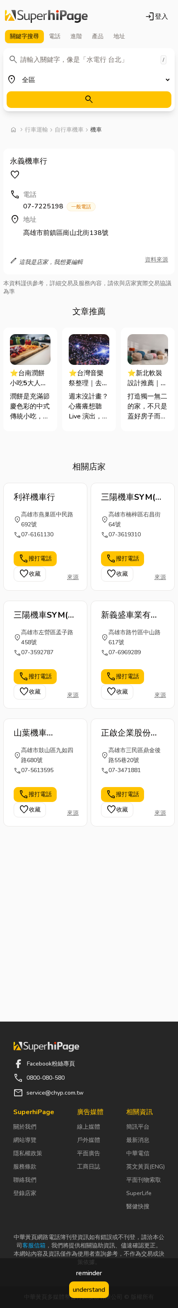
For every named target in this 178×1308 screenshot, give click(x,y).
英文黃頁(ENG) (145, 1167)
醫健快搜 (137, 1206)
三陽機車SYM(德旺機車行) (132, 497)
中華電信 (137, 1153)
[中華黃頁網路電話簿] (46, 16)
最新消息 (137, 1140)
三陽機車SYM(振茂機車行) (45, 615)
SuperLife (139, 1193)
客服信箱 (34, 1245)
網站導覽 (24, 1140)
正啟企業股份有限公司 (130, 733)
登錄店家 (24, 1193)
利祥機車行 (34, 497)
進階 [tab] (76, 36)
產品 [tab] (97, 36)
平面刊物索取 (143, 1180)
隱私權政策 (27, 1153)
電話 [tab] (54, 36)
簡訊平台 (137, 1127)
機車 (96, 130)
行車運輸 (36, 130)
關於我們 (24, 1127)
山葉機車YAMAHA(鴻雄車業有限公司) (42, 733)
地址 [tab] (119, 36)
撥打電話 (35, 559)
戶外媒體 (88, 1140)
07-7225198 (57, 206)
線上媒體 (88, 1127)
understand (89, 1289)
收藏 (30, 574)
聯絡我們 (24, 1180)
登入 (156, 17)
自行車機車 (69, 130)
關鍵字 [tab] (24, 36)
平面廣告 (88, 1153)
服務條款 (24, 1167)
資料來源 (156, 260)
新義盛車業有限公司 (130, 615)
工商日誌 (88, 1167)
